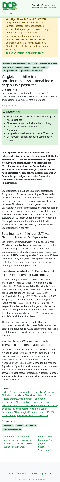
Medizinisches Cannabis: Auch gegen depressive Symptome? (46, 443)
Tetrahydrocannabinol (12, 429)
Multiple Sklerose (10, 70)
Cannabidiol (8, 426)
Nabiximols (31, 426)
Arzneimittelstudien (48, 64)
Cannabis (19, 426)
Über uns (21, 473)
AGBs (11, 473)
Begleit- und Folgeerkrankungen (16, 67)
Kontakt (33, 473)
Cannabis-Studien (40, 67)
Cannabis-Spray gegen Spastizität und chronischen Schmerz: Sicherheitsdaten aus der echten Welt (18, 441)
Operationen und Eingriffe (31, 70)
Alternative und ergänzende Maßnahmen (20, 64)
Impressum (45, 473)
